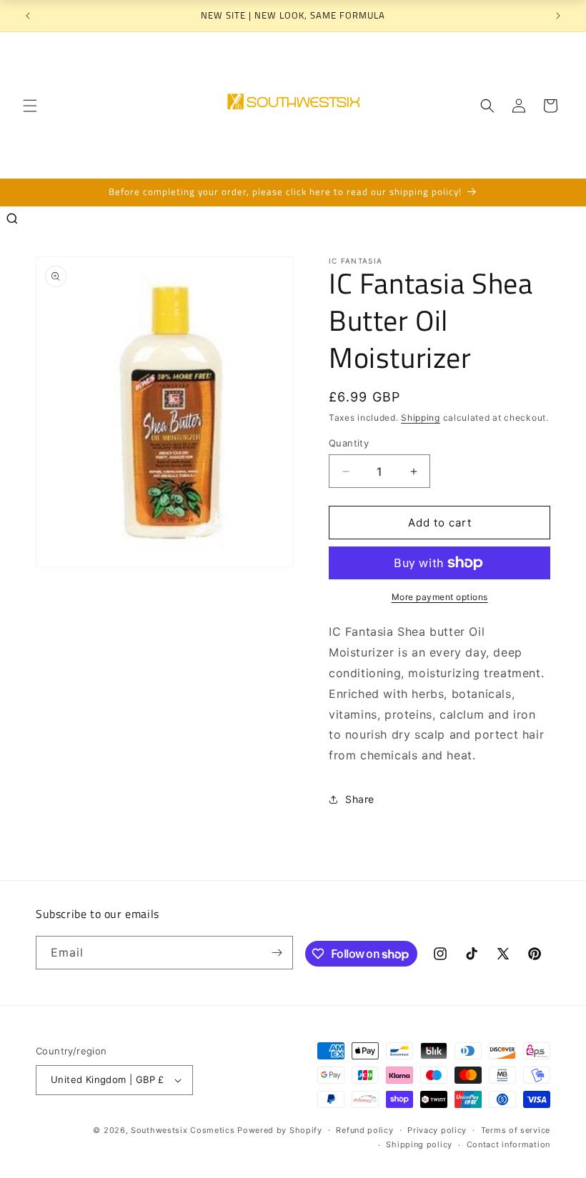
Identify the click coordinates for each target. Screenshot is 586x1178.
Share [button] (359, 799)
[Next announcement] (558, 15)
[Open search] (12, 218)
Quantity (349, 443)
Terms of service (515, 1130)
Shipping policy (419, 1144)
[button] (30, 105)
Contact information (508, 1144)
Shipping (420, 417)
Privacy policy (437, 1130)
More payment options (440, 597)
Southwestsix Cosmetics (184, 1130)
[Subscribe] (276, 952)
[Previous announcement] (28, 15)
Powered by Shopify (279, 1130)
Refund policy (364, 1130)
